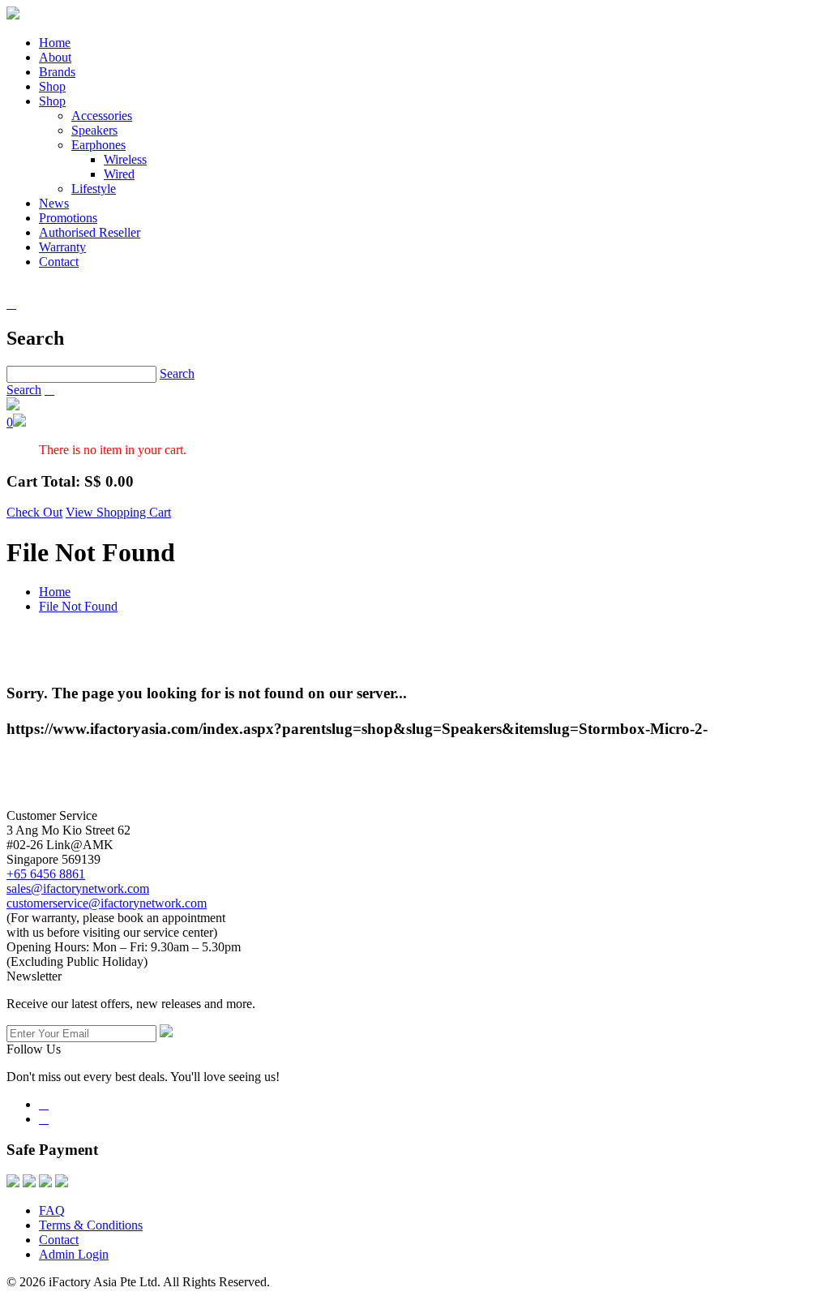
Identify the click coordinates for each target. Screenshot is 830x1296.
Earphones (98, 145)
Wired (119, 174)
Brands (57, 72)
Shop (52, 86)
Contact (59, 261)
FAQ (52, 1210)
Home (55, 42)
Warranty (62, 247)
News (54, 203)
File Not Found (78, 606)
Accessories (101, 115)
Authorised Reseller (89, 232)
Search (177, 373)
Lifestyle (93, 188)
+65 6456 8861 (45, 874)
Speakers (94, 130)
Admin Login (74, 1254)
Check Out (34, 512)
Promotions (68, 218)
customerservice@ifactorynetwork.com (106, 903)
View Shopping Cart (118, 512)
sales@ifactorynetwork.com (77, 888)
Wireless (125, 159)
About (55, 57)
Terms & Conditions (91, 1225)
